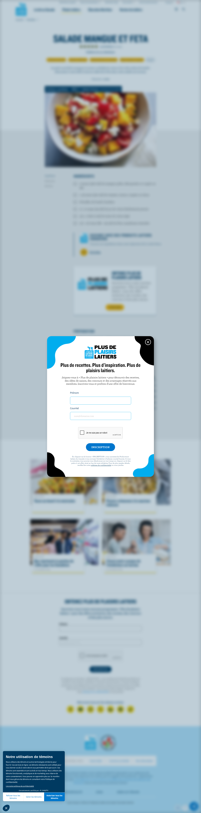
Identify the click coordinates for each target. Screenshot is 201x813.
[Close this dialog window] (148, 342)
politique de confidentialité (101, 465)
